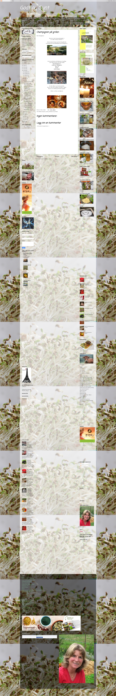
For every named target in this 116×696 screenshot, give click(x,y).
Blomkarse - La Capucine (28, 86)
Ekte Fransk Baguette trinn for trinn (30, 479)
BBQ (40, 111)
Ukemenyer (24, 25)
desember (26, 71)
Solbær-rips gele (30, 526)
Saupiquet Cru (26, 109)
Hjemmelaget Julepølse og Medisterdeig (29, 489)
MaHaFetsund (25, 272)
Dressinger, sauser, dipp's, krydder (62, 24)
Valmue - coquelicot (27, 92)
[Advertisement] (27, 307)
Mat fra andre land (85, 24)
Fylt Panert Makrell (27, 83)
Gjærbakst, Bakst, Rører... (78, 22)
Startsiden (57, 156)
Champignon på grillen (28, 105)
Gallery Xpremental (27, 280)
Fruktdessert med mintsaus (28, 81)
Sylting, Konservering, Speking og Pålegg (75, 18)
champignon (43, 111)
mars (25, 116)
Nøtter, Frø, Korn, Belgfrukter (81, 20)
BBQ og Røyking (38, 25)
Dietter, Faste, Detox (41, 22)
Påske (39, 18)
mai (25, 113)
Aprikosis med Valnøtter (28, 103)
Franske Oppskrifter (75, 24)
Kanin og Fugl (49, 20)
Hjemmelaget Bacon (29, 442)
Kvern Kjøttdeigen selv (30, 452)
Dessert (40, 24)
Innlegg (82, 463)
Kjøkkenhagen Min (50, 22)
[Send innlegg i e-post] (48, 109)
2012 (24, 121)
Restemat (31, 25)
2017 (24, 63)
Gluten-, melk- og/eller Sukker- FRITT (51, 25)
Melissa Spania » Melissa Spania (27, 254)
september (26, 76)
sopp (54, 111)
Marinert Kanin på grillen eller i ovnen (28, 107)
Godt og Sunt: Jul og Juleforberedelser (26, 39)
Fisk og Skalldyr (57, 20)
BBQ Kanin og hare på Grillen (28, 99)
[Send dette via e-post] (50, 110)
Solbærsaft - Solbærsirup (29, 461)
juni (25, 111)
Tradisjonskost (26, 257)
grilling (47, 111)
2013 (24, 70)
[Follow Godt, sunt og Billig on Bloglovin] (26, 382)
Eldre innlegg (74, 156)
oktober (25, 75)
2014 (24, 68)
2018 (24, 62)
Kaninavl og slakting (88, 302)
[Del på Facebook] (53, 110)
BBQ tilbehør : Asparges (28, 96)
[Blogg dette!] (51, 110)
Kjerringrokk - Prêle (27, 93)
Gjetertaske (26, 90)
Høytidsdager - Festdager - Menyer (29, 18)
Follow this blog (39, 637)
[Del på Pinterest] (54, 110)
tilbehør (56, 111)
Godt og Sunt (34, 8)
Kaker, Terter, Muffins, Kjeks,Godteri (29, 24)
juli (25, 80)
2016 (24, 65)
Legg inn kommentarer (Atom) (46, 158)
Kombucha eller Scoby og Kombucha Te (29, 518)
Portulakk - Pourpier (27, 95)
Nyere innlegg (40, 156)
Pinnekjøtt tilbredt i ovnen (30, 499)
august (25, 78)
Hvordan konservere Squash (88, 333)
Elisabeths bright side (27, 265)
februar (25, 117)
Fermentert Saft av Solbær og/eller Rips (89, 297)
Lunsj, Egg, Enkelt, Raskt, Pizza (28, 22)
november (26, 73)
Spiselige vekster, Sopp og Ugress (29, 20)
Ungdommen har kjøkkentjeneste (27, 88)
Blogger (64, 686)
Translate (30, 52)
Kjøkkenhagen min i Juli (28, 84)
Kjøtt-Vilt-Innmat (41, 20)
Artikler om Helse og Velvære (66, 25)
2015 (24, 67)
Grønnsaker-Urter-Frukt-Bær (68, 20)
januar (25, 119)
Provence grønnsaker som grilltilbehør (28, 101)
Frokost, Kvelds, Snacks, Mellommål (63, 22)
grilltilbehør (51, 111)
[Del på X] (52, 110)
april (25, 114)
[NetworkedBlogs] (39, 635)
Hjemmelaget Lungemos (89, 308)
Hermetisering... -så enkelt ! (30, 470)
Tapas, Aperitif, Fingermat (49, 24)
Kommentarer (83, 465)
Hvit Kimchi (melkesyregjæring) (88, 284)
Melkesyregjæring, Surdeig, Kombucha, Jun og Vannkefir (54, 18)
